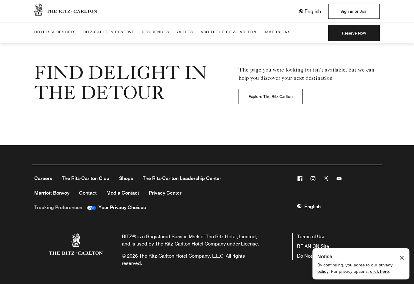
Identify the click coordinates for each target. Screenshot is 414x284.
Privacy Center (165, 193)
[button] (310, 11)
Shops (126, 178)
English (312, 206)
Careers (43, 178)
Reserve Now (354, 33)
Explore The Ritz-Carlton (271, 96)
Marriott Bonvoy (51, 193)
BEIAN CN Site (313, 246)
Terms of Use (311, 236)
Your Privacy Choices (121, 207)
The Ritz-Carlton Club (85, 178)
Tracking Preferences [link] (58, 207)
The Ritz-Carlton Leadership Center (182, 178)
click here (379, 271)
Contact (88, 193)
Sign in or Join (354, 11)
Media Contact (122, 193)
